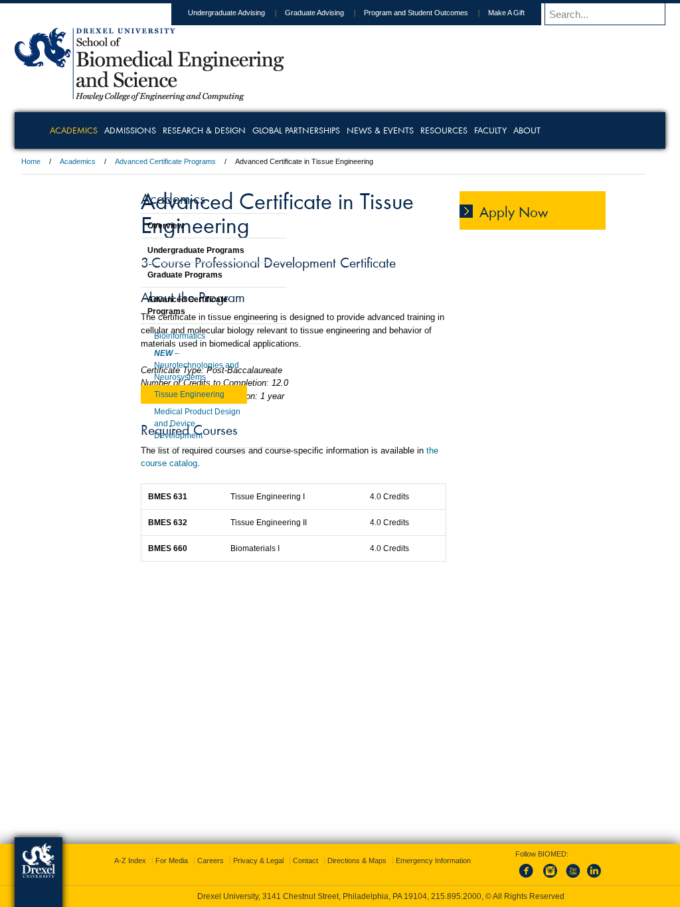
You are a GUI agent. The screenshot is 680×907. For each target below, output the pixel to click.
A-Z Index (208, 861)
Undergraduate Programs (162, 250)
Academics (164, 161)
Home (117, 161)
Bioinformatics (146, 336)
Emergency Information (329, 874)
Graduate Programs (151, 275)
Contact (383, 861)
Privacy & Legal (336, 861)
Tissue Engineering (156, 394)
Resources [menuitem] (498, 130)
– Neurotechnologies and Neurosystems (163, 365)
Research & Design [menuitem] (258, 130)
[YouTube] (559, 878)
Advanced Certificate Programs (251, 161)
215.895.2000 (456, 896)
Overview (132, 225)
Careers (289, 861)
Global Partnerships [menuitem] (350, 130)
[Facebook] (515, 878)
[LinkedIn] (581, 878)
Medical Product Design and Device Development (164, 423)
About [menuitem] (581, 130)
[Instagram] (537, 878)
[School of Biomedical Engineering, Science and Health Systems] (236, 96)
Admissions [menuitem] (185, 130)
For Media (250, 861)
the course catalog (362, 491)
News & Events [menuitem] (434, 130)
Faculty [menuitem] (545, 130)
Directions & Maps (435, 861)
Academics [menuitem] (128, 130)
